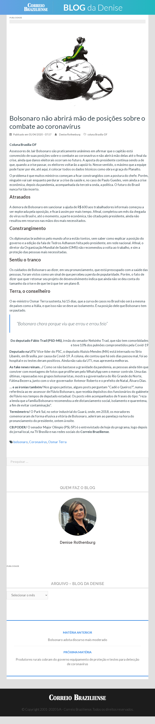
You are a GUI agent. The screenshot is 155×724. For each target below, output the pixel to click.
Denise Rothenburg (69, 134)
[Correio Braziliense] (39, 7)
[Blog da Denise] (92, 7)
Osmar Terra (57, 442)
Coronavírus (38, 442)
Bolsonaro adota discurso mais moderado (77, 640)
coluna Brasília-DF (97, 134)
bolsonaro (20, 442)
